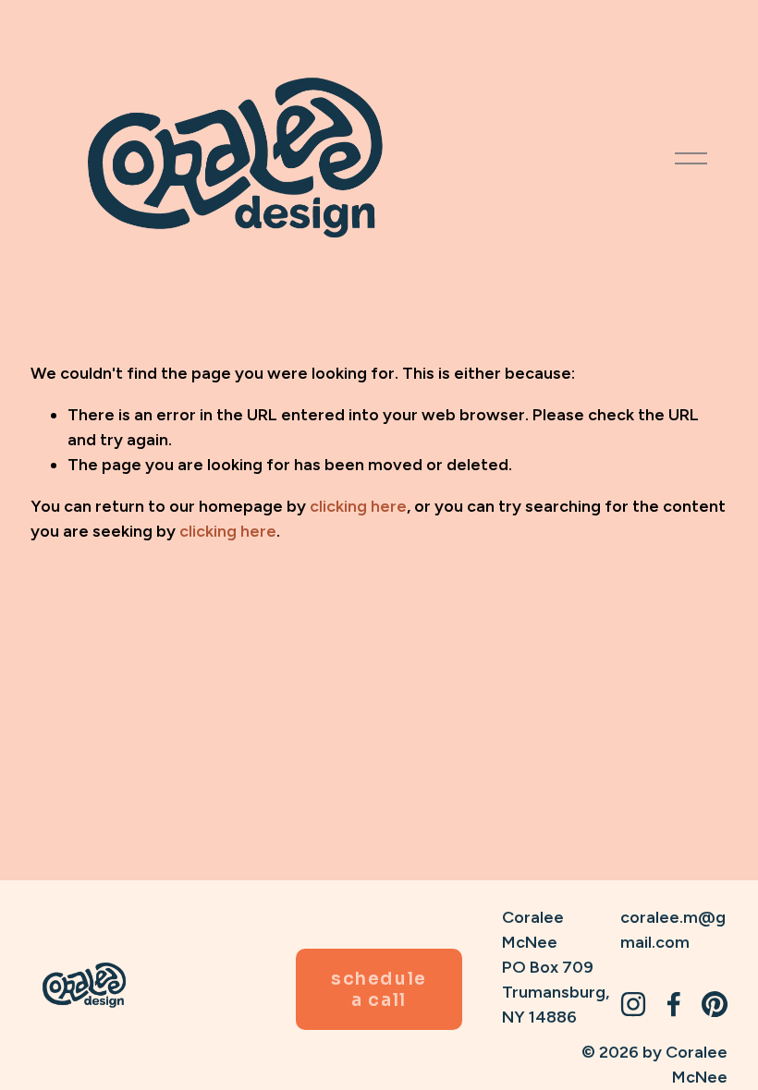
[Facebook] (674, 1004)
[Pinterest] (714, 1004)
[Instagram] (633, 1004)
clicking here (358, 505)
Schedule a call (378, 989)
